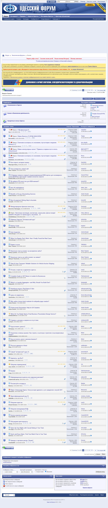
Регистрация (101, 1)
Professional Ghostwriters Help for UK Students (25, 307)
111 (76, 269)
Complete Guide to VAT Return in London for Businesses (28, 276)
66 (76, 370)
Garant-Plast (12, 178)
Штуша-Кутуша (13, 404)
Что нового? (14, 16)
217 (33, 366)
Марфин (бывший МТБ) (98, 113)
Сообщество (34, 19)
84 (33, 442)
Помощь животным (76, 58)
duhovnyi (11, 360)
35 (76, 162)
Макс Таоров (12, 170)
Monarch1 (11, 391)
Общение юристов (16, 402)
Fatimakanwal (12, 277)
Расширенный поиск (98, 19)
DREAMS (11, 398)
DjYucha (11, 435)
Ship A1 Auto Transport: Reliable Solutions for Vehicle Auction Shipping (32, 263)
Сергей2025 (12, 416)
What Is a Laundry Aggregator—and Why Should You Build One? (30, 282)
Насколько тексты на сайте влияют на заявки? (25, 257)
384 (76, 149)
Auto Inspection (15, 232)
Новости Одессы (33, 16)
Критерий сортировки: (26, 470)
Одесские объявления (62, 16)
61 (76, 408)
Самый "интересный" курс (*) (20, 352)
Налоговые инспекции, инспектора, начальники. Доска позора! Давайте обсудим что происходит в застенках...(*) (32, 213)
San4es (11, 411)
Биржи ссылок (15, 244)
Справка (18, 19)
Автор (11, 126)
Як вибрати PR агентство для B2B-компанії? (25, 181)
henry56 (11, 201)
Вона (10, 272)
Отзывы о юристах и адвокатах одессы (23, 270)
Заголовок (6, 126)
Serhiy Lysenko (13, 252)
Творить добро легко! (32, 58)
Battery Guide (15, 226)
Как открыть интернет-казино (20, 162)
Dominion (11, 159)
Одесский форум (51, 502)
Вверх (103, 454)
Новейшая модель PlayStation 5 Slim (22, 289)
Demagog (11, 328)
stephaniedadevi (13, 336)
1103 (32, 159)
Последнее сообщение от (88, 126)
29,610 (75, 351)
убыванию (49, 471)
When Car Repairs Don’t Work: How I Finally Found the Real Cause (31, 238)
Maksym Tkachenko (14, 258)
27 (76, 295)
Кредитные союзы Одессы (16, 121)
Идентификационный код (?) (20, 396)
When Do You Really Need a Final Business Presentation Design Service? (33, 314)
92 (30, 423)
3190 (39, 208)
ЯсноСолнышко (13, 153)
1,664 (75, 440)
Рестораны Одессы (47, 16)
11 (89, 90)
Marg (10, 347)
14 (31, 398)
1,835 (75, 421)
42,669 (75, 129)
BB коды (82, 479)
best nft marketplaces (17, 187)
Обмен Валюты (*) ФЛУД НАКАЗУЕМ (29, 136)
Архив (97, 495)
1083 (35, 404)
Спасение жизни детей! (46, 58)
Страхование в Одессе (14, 105)
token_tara (11, 189)
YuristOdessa (12, 216)
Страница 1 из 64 (77, 90)
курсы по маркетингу (17, 295)
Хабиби (11, 354)
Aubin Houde (12, 195)
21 (31, 385)
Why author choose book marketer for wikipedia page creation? (30, 301)
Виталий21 (12, 138)
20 (35, 152)
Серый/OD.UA (13, 340)
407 (76, 383)
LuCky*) (11, 321)
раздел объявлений (78, 69)
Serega (10, 423)
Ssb (10, 132)
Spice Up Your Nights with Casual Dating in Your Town (27, 428)
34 (76, 358)
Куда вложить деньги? (18, 326)
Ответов (69, 126)
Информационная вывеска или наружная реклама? (27, 377)
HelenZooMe (12, 227)
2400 (33, 138)
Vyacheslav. (12, 297)
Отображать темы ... (8, 470)
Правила (23, 16)
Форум (6, 16)
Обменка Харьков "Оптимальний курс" (23, 219)
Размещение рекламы (86, 495)
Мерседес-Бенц (13, 164)
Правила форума (87, 487)
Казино (13, 371)
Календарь (26, 19)
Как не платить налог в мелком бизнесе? (24, 339)
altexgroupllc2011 (13, 290)
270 (76, 396)
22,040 (75, 155)
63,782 (75, 206)
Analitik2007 (12, 442)
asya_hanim (12, 366)
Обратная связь (73, 495)
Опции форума (45, 19)
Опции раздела (88, 98)
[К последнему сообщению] (91, 131)
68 (33, 216)
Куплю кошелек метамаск (19, 415)
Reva (10, 146)
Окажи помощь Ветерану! (61, 58)
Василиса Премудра (14, 208)
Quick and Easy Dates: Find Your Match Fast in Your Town (29, 434)
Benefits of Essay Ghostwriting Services (23, 194)
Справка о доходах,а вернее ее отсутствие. (25, 320)
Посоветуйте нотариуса (18, 383)
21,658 (75, 402)
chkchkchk (12, 183)
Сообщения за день (9, 19)
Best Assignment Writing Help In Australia (23, 200)
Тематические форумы (18, 55)
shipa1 (10, 265)
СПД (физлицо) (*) (23, 130)
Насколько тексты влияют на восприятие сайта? (26, 251)
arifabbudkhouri (13, 315)
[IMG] (81, 483)
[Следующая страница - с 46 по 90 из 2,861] (95, 90)
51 (92, 90)
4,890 (75, 326)
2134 (29, 131)
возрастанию (40, 471)
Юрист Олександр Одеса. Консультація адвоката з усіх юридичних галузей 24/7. (37, 390)
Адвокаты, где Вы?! (17, 358)
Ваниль (11, 385)
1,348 (75, 212)
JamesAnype (12, 233)
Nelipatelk (11, 284)
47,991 (75, 136)
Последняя (100, 90)
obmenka (11, 221)
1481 (31, 353)
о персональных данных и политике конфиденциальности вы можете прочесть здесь (32, 77)
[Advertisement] (54, 37)
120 (76, 377)
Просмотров (75, 126)
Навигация (55, 19)
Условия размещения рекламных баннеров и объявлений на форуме (54, 61)
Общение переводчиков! (18, 364)
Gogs (10, 373)
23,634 (75, 142)
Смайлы (82, 481)
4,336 (75, 364)
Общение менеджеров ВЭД (19, 409)
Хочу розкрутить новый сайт (20, 169)
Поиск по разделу (99, 98)
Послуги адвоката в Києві (19, 345)
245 (32, 328)
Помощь (83, 1)
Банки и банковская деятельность (18, 113)
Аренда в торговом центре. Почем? (22, 440)
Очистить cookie (91, 1)
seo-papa (11, 429)
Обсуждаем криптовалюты (19, 421)
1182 (30, 146)
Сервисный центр (14, 379)
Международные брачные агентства (22, 206)
